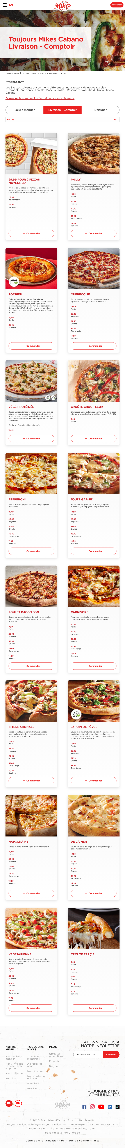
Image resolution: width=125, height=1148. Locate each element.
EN (11, 4)
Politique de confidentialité (80, 1140)
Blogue (53, 1066)
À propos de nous (35, 1065)
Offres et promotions (56, 1055)
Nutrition (10, 1078)
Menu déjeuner (14, 1073)
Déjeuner (100, 109)
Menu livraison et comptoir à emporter (14, 1066)
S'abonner (111, 1054)
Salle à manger (24, 109)
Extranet (32, 1088)
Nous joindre (35, 1071)
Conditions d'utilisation (41, 1140)
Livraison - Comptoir (62, 109)
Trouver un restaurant (33, 1057)
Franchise (33, 1083)
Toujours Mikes (12, 73)
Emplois (54, 1061)
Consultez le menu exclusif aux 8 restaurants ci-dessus (39, 98)
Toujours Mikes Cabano (33, 73)
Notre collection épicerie (36, 1077)
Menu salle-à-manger (13, 1057)
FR (9, 1103)
